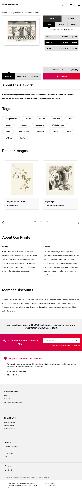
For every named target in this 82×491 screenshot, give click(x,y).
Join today (22, 371)
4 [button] (42, 221)
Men (70, 119)
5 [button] (44, 221)
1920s (68, 132)
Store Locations (9, 450)
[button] (61, 37)
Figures (42, 119)
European (23, 125)
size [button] (49, 25)
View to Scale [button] (34, 76)
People (8, 132)
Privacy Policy (76, 345)
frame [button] (61, 25)
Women (8, 125)
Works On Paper (58, 125)
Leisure (55, 132)
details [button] (73, 25)
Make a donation (13, 375)
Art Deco (9, 138)
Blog (6, 456)
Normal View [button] (8, 76)
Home (4, 13)
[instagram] (5, 470)
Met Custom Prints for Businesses (13, 402)
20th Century (24, 132)
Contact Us (7, 399)
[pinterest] (11, 470)
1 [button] (35, 221)
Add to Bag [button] (61, 76)
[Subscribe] (76, 341)
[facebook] (8, 470)
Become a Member (9, 425)
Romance (56, 119)
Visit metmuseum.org (9, 429)
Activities (40, 132)
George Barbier (15, 13)
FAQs (5, 396)
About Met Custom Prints (11, 446)
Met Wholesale (9, 453)
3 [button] (39, 221)
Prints (22, 138)
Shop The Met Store (9, 422)
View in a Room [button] (21, 76)
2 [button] (37, 221)
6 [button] (47, 221)
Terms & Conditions (49, 483)
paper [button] (52, 18)
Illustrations (39, 125)
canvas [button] (70, 18)
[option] (21, 185)
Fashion (28, 119)
